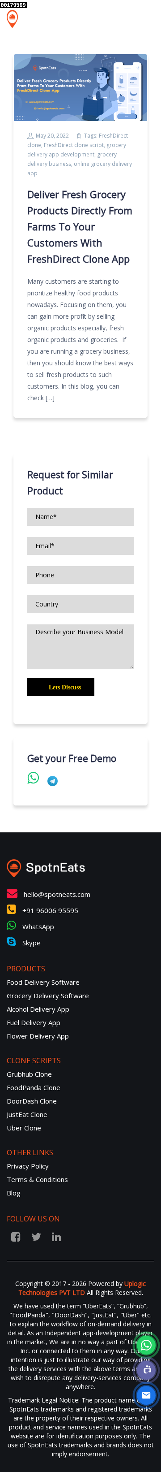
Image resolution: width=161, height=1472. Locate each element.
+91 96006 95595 (49, 910)
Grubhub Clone (29, 1073)
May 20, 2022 (52, 135)
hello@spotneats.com (57, 894)
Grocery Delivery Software (48, 995)
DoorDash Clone (32, 1100)
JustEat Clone (27, 1114)
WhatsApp (37, 926)
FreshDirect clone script (74, 145)
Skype (31, 942)
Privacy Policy (28, 1165)
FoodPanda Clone (33, 1087)
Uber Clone (24, 1127)
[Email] (146, 1395)
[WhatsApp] (146, 1345)
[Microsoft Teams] (146, 1370)
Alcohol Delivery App (38, 1008)
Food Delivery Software (43, 982)
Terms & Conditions (37, 1179)
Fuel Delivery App (33, 1022)
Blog (14, 1192)
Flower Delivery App (38, 1035)
